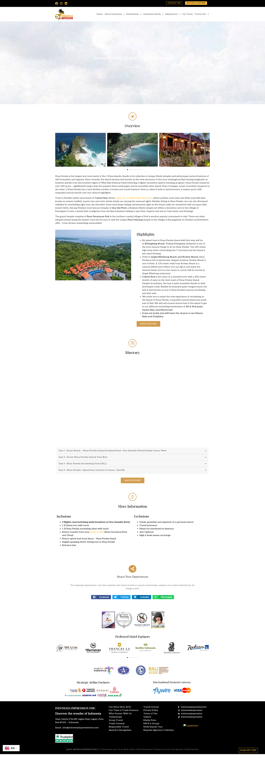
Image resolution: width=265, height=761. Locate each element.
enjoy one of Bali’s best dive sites (134, 198)
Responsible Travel (119, 727)
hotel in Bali (97, 532)
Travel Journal (151, 707)
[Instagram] (61, 3)
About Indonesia (113, 14)
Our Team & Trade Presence (123, 710)
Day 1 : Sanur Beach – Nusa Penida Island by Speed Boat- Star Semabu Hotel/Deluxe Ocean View (112, 450)
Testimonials (115, 717)
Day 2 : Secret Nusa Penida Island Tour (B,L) (83, 457)
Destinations (132, 14)
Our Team (187, 14)
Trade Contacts (117, 723)
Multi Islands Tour (153, 727)
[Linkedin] (66, 3)
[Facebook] (56, 3)
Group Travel (116, 720)
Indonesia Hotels (152, 14)
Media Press (149, 720)
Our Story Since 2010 (120, 707)
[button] (58, 150)
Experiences (171, 14)
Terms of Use (150, 713)
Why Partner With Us (120, 713)
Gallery (147, 717)
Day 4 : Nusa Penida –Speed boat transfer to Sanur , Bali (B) (92, 470)
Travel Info (200, 14)
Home (100, 14)
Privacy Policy (150, 710)
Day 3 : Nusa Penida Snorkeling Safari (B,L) (83, 463)
